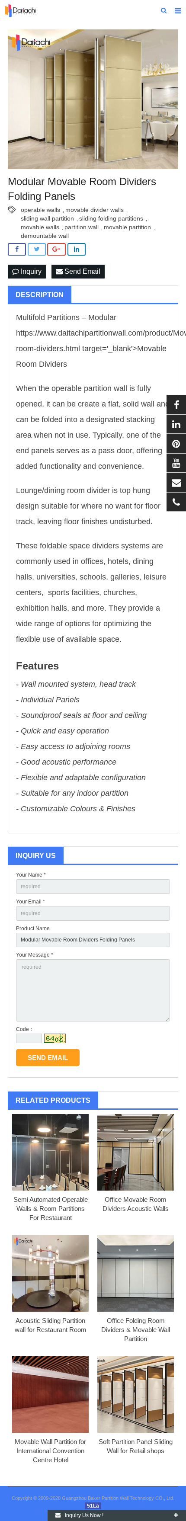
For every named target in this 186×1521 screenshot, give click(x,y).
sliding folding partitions (111, 218)
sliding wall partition (47, 218)
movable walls (40, 227)
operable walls (40, 209)
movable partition (127, 227)
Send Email (81, 271)
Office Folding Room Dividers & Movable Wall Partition (135, 1329)
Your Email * (30, 902)
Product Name (33, 928)
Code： (25, 1029)
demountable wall (45, 235)
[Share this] (17, 249)
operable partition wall (89, 388)
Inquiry (30, 271)
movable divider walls (94, 209)
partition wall (81, 227)
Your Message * (34, 955)
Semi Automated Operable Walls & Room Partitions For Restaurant (50, 1208)
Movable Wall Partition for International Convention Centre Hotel (50, 1450)
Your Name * (31, 875)
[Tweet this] (37, 249)
